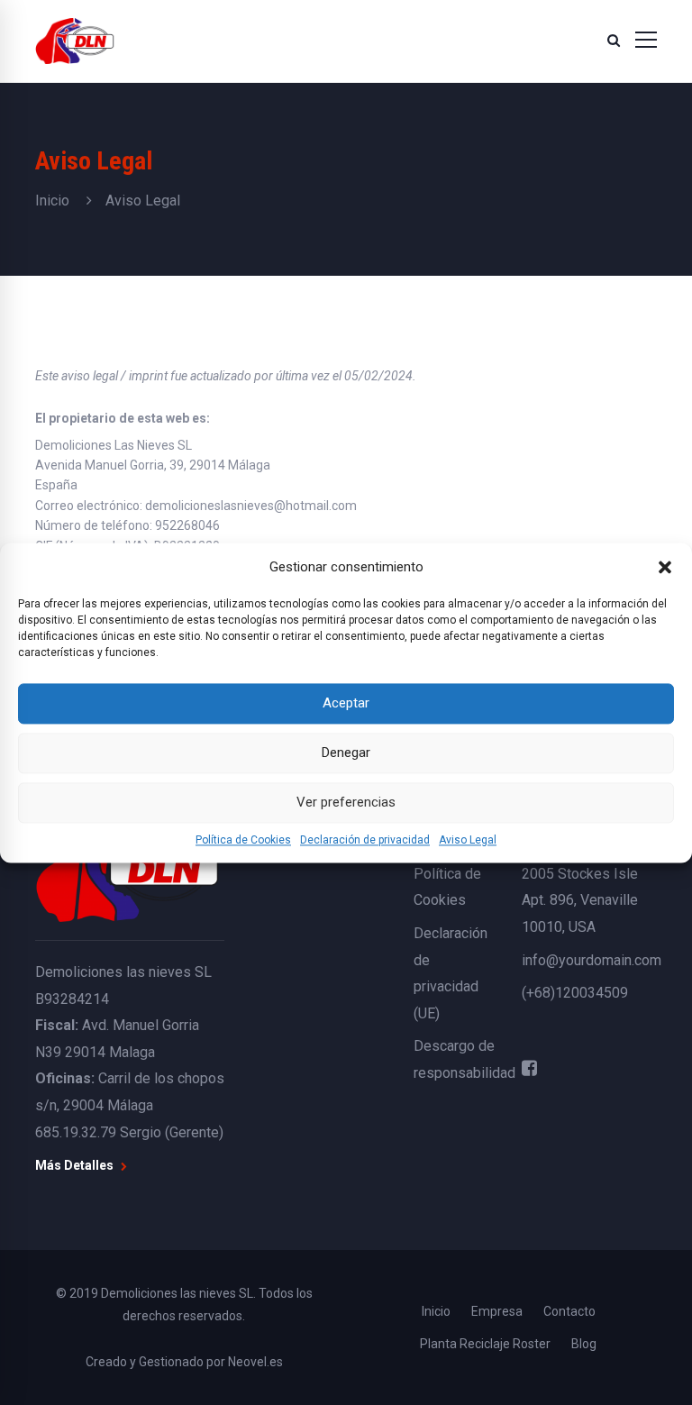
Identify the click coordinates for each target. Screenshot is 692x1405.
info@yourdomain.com (591, 960)
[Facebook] (529, 1068)
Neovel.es (255, 1362)
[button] (665, 567)
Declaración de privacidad (365, 840)
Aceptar (346, 703)
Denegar (346, 752)
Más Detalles (75, 1165)
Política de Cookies (243, 840)
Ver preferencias (346, 802)
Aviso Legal (467, 840)
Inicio (52, 200)
